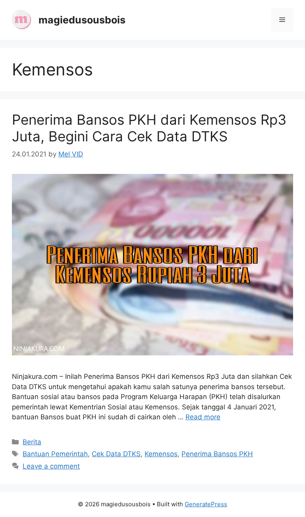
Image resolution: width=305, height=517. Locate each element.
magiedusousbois (82, 20)
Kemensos (161, 454)
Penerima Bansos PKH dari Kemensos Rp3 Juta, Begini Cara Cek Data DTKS (149, 128)
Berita (32, 442)
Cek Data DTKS (116, 454)
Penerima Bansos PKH (217, 454)
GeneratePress (206, 504)
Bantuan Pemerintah (55, 454)
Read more (202, 417)
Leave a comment (51, 466)
